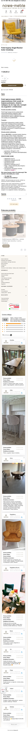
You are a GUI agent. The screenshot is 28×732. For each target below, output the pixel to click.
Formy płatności (4, 291)
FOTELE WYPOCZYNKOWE (20, 16)
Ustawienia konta (4, 299)
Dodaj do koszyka (12, 85)
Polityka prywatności (5, 282)
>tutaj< (13, 170)
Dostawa (3, 289)
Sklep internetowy (12, 730)
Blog (2, 281)
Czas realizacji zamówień (6, 278)
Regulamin (3, 284)
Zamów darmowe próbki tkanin (7, 273)
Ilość (2, 76)
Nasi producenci (4, 263)
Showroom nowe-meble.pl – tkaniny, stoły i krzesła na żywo (13, 267)
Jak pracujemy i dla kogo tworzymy (8, 262)
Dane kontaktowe (4, 259)
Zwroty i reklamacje (5, 279)
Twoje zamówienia (5, 298)
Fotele (11, 16)
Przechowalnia (4, 301)
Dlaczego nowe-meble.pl (6, 260)
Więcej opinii (14, 724)
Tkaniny (2, 276)
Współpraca (3, 264)
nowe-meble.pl (4, 16)
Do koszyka (6, 245)
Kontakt (2, 266)
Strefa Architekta (4, 275)
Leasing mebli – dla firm (6, 292)
